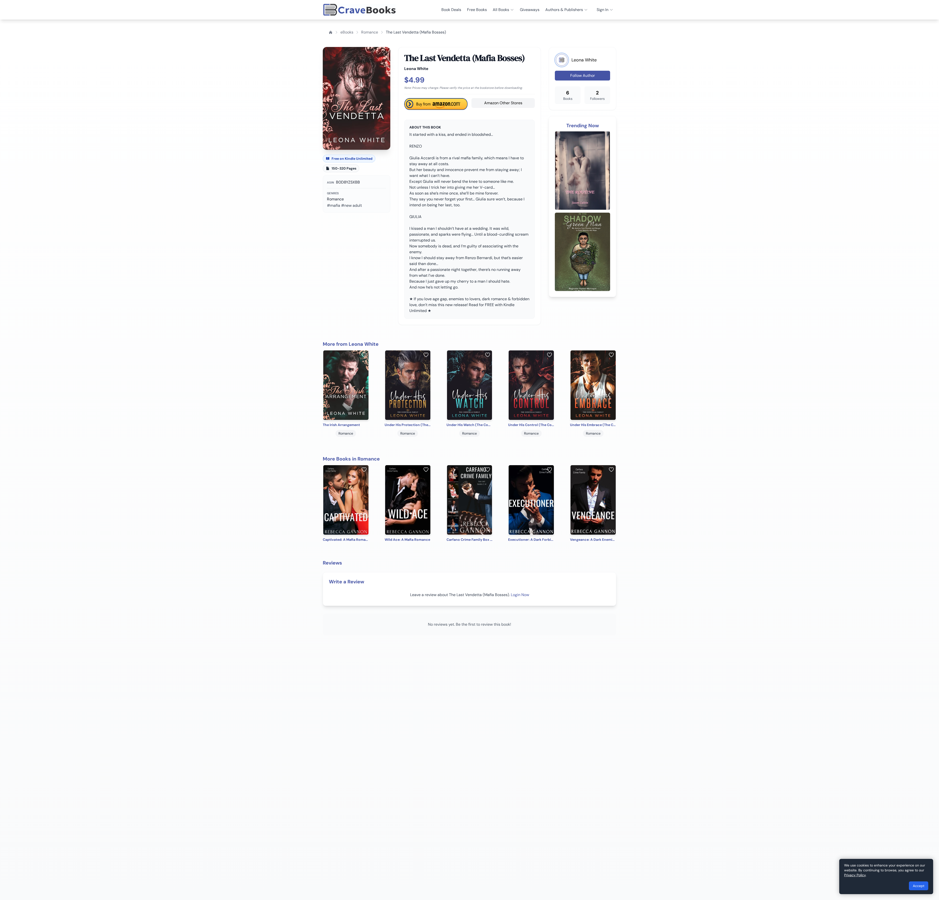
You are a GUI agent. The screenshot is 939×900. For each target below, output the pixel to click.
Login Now (520, 594)
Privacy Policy (855, 875)
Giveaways (529, 9)
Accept (918, 886)
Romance (369, 32)
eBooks (346, 32)
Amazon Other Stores (503, 102)
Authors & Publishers (564, 9)
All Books (501, 9)
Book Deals (451, 9)
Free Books (477, 9)
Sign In (602, 9)
